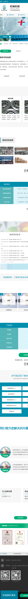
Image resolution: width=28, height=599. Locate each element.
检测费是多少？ (12, 388)
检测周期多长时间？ (11, 405)
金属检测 (21, 43)
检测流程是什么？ (12, 399)
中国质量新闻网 (17, 553)
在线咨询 (6, 76)
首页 (1, 14)
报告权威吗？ (11, 394)
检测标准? (11, 411)
